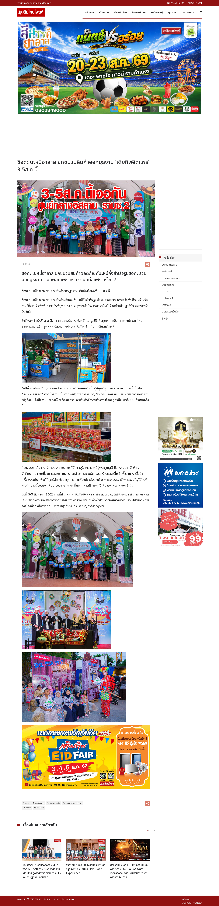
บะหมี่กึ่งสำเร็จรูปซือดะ (73, 803)
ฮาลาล (28, 807)
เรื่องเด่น (104, 12)
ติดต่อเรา (197, 903)
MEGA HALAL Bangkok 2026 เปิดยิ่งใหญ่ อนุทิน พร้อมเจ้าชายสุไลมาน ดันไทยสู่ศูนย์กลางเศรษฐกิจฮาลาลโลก (129, 871)
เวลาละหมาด (188, 12)
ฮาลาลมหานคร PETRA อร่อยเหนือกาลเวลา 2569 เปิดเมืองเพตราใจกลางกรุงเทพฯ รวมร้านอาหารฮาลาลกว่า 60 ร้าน (84, 871)
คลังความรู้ (157, 12)
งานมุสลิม (40, 807)
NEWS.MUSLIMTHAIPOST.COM (184, 3)
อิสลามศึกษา (139, 12)
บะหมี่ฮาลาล (39, 803)
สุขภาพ (172, 12)
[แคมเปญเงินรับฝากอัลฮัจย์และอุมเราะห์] (180, 439)
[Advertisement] (109, 135)
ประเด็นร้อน (120, 12)
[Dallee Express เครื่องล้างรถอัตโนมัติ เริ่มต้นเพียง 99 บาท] (180, 527)
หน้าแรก (89, 12)
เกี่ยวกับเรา (187, 903)
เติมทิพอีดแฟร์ (54, 803)
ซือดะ (27, 803)
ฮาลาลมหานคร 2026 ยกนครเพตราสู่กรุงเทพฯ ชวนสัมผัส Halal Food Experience (41, 869)
